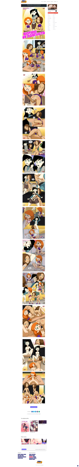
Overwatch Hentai (55, 26)
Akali (20, 455)
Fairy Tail (34, 459)
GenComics (29, 6)
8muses (48, 14)
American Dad (54, 14)
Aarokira (19, 454)
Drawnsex (54, 18)
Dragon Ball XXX (49, 18)
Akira (22, 455)
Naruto (48, 26)
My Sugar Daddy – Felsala (23, 432)
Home (42, 1)
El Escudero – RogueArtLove (42, 424)
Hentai (48, 22)
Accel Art (22, 454)
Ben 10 (33, 455)
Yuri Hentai (55, 1)
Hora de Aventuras (55, 22)
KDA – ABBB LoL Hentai (32, 432)
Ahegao (25, 454)
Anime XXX (45, 1)
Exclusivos (52, 1)
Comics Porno (48, 1)
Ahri (18, 455)
